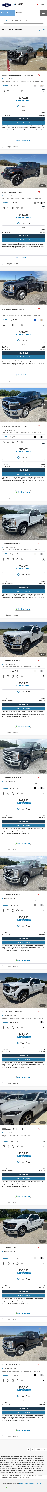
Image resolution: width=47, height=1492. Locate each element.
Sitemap (21, 1483)
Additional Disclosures (35, 1483)
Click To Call (23, 119)
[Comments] (43, 90)
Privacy (26, 1483)
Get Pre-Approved (23, 123)
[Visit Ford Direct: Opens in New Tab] (10, 1487)
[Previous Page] (29, 1449)
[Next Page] (32, 1449)
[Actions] (43, 75)
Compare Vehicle (12, 147)
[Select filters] (39, 29)
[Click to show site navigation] (43, 13)
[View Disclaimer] (22, 91)
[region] (23, 114)
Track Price (25, 106)
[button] (2, 13)
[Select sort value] (43, 29)
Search (38, 21)
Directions (10, 13)
